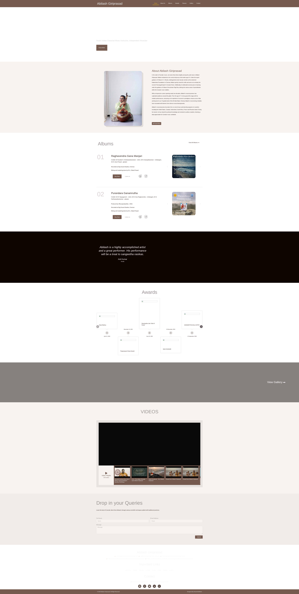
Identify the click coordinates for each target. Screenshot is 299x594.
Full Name (99, 518)
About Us (162, 3)
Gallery (191, 3)
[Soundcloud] (154, 586)
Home (155, 3)
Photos (165, 570)
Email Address (154, 518)
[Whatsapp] (159, 586)
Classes (184, 3)
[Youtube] (149, 586)
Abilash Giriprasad (109, 3)
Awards (177, 3)
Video (159, 570)
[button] (127, 176)
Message (98, 524)
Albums (170, 3)
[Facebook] (139, 586)
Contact (198, 3)
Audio (154, 570)
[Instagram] (144, 586)
